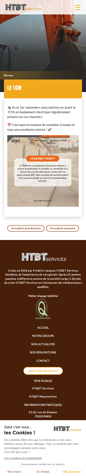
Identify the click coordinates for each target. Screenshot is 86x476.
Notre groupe (43, 335)
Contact (43, 360)
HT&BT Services (43, 388)
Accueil (43, 327)
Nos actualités (43, 344)
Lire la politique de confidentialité (23, 458)
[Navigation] (78, 7)
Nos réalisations (43, 352)
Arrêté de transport (43, 370)
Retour (8, 75)
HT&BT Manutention (43, 396)
